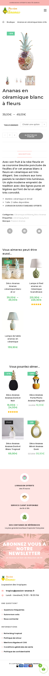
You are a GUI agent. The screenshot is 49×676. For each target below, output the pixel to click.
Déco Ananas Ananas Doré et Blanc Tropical (13, 446)
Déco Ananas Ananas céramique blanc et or (12, 287)
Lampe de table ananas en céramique (13, 339)
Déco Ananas (40, 214)
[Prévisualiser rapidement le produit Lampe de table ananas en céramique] (22, 315)
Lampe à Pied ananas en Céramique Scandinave (36, 287)
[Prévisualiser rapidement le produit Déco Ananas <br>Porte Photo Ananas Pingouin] (45, 374)
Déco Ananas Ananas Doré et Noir (13, 398)
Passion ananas (32, 664)
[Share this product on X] (10, 231)
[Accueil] (3, 22)
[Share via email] (39, 231)
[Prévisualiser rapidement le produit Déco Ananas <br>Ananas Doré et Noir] (22, 374)
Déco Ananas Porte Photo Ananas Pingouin (36, 398)
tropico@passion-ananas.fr (20, 590)
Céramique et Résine (23, 214)
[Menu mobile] (44, 10)
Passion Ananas (18, 221)
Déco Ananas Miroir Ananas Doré (36, 446)
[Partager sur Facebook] (24, 231)
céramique (18, 218)
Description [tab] (24, 154)
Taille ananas (11, 125)
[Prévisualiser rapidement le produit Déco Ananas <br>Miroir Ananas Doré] (45, 422)
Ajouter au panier (31, 136)
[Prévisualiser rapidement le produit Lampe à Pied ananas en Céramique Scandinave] (45, 262)
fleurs (26, 218)
